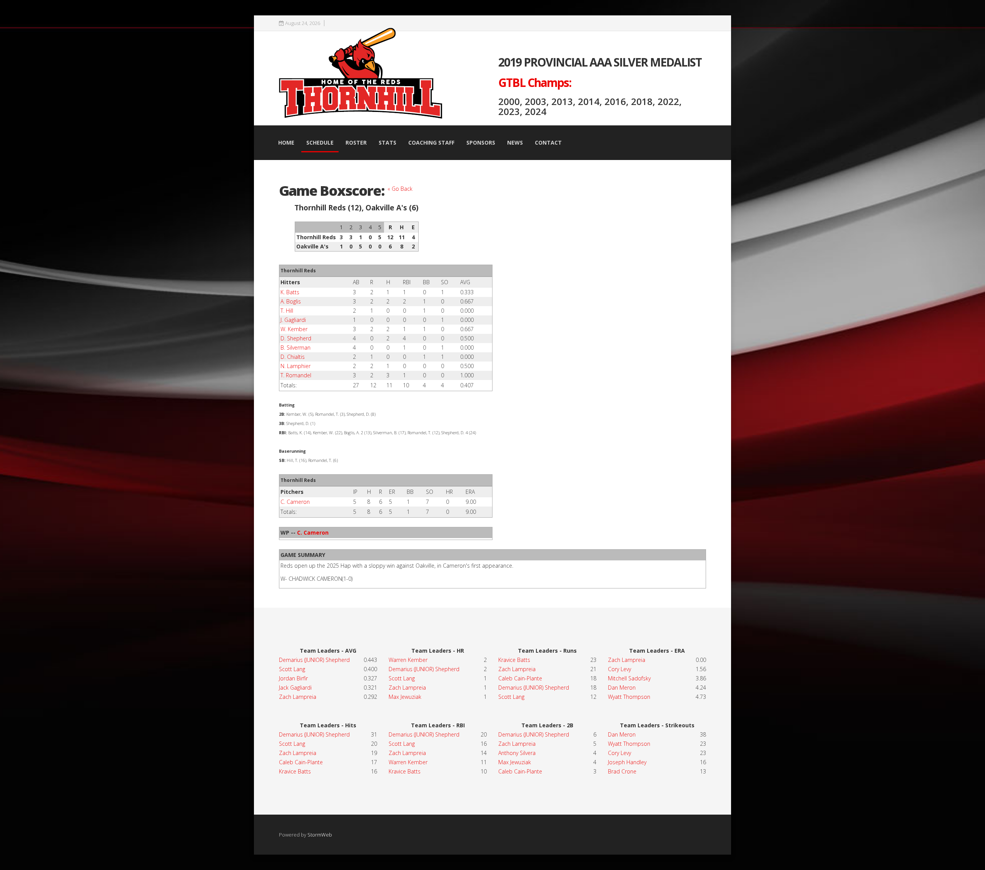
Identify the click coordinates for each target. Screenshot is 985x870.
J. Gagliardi (293, 319)
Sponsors (480, 142)
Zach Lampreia (297, 696)
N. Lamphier (295, 366)
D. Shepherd (295, 338)
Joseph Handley (627, 762)
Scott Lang (292, 669)
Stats (387, 142)
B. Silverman (295, 347)
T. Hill (286, 310)
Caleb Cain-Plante (301, 762)
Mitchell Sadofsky (629, 678)
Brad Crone (622, 771)
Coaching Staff (431, 142)
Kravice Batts (295, 771)
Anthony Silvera (517, 753)
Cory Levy (619, 669)
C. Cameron (295, 501)
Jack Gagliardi (295, 687)
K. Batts (289, 292)
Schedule (320, 142)
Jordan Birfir (293, 678)
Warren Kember (408, 659)
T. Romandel (295, 375)
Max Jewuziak (405, 696)
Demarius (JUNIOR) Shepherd (314, 659)
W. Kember (293, 329)
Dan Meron (622, 687)
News (515, 142)
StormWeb (319, 834)
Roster (356, 142)
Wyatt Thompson (629, 696)
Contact (548, 142)
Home (286, 142)
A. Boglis (290, 301)
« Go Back (399, 188)
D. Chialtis (292, 356)
